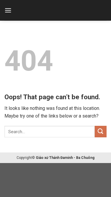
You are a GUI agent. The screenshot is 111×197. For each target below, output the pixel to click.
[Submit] (101, 131)
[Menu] (8, 10)
